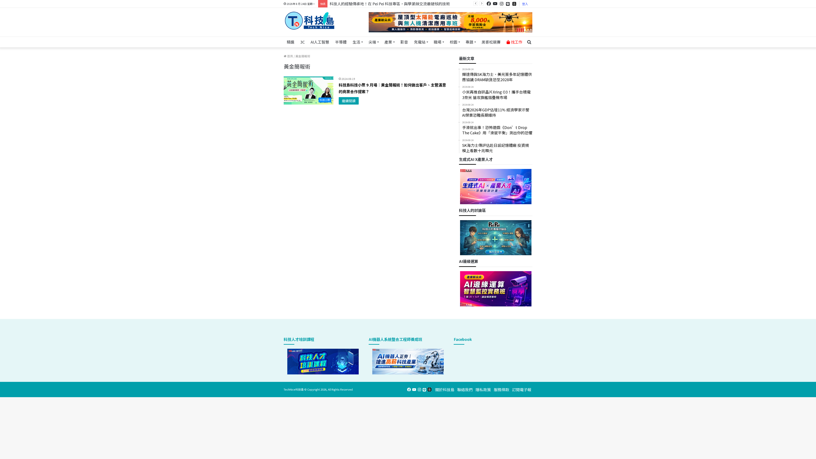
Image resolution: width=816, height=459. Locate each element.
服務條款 (501, 389)
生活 (356, 42)
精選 (290, 42)
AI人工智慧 (320, 42)
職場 (437, 42)
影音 (404, 42)
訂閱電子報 (521, 389)
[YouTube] (495, 3)
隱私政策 (483, 389)
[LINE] (508, 4)
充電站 (419, 42)
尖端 (372, 42)
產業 (388, 42)
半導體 (341, 42)
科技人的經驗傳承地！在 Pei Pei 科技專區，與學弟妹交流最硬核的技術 (390, 3)
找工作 (516, 42)
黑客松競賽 (491, 42)
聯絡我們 (465, 389)
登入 (525, 4)
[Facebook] (489, 3)
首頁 (289, 56)
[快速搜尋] (529, 42)
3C (302, 42)
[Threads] (514, 3)
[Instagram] (501, 3)
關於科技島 (444, 389)
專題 (469, 42)
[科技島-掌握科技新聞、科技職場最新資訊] (310, 20)
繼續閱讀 (349, 100)
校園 (453, 42)
